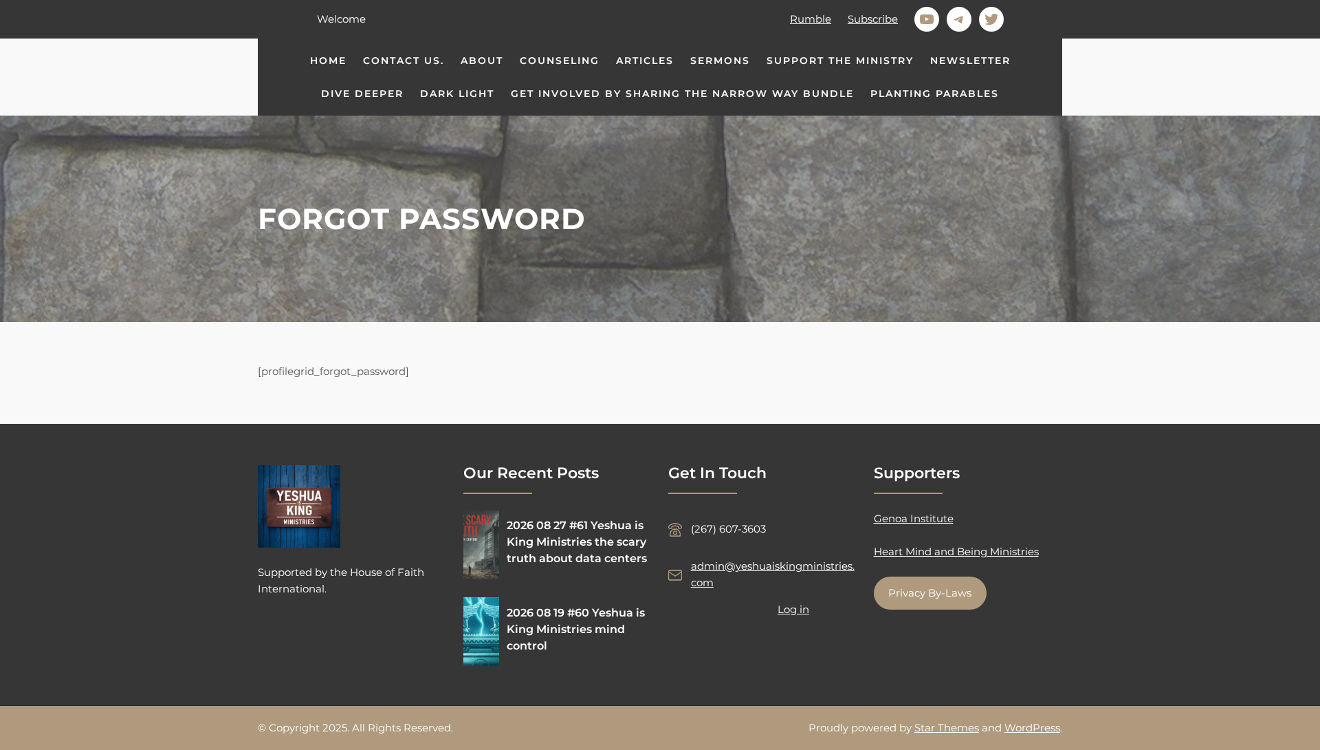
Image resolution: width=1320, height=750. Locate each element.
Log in (793, 609)
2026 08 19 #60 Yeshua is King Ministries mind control (576, 629)
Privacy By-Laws (929, 592)
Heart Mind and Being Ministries (956, 551)
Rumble (810, 18)
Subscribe (873, 18)
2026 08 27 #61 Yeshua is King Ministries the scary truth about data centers (577, 542)
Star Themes (946, 727)
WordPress (1032, 727)
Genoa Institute (914, 518)
